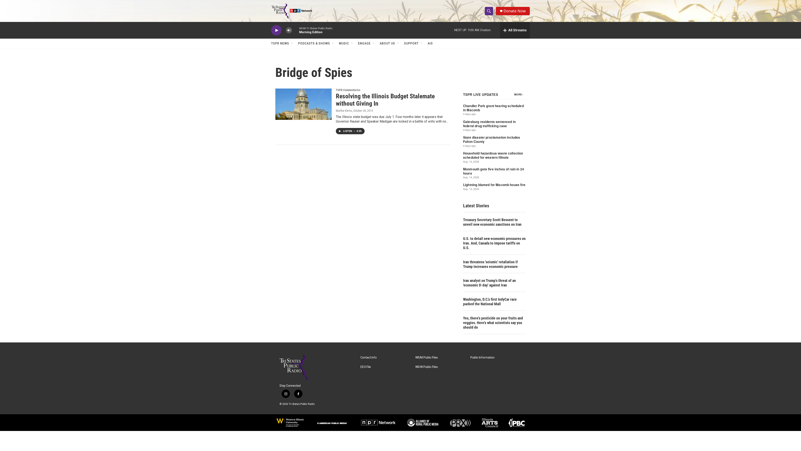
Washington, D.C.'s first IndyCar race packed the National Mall (490, 301)
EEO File (365, 367)
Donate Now (515, 11)
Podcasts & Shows (314, 43)
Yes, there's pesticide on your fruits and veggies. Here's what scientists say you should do (493, 322)
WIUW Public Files (426, 367)
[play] (276, 30)
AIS (430, 43)
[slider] (295, 30)
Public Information (482, 357)
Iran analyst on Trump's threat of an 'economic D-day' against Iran (489, 282)
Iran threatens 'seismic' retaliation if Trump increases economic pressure (490, 264)
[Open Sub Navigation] (292, 43)
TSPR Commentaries (348, 90)
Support (411, 43)
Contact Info (368, 357)
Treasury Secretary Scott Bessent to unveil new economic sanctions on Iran (492, 222)
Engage (364, 43)
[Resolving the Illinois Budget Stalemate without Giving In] (303, 104)
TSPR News (280, 43)
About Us (387, 43)
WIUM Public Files (426, 357)
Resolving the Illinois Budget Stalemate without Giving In (385, 99)
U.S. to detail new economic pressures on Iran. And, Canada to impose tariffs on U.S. (494, 243)
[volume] (288, 30)
